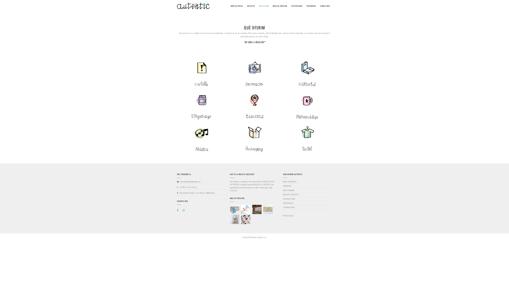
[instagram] (183, 210)
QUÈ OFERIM (264, 6)
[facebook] (178, 210)
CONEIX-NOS (325, 6)
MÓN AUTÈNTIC (237, 6)
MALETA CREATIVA (280, 6)
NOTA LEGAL (288, 216)
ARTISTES (251, 6)
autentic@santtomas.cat (190, 181)
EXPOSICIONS (296, 6)
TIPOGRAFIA (311, 6)
